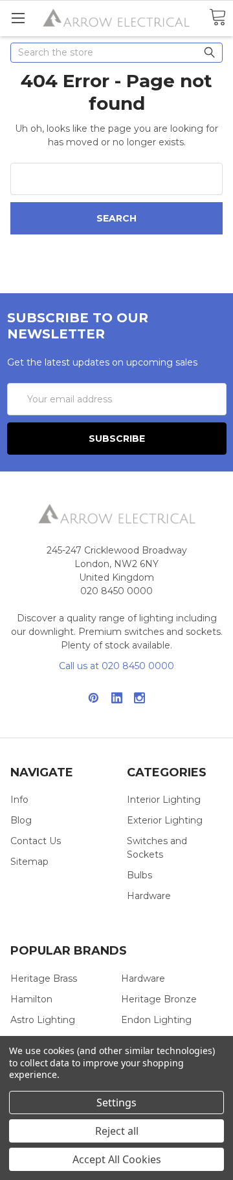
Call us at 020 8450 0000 (116, 666)
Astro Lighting (42, 1020)
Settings (116, 1102)
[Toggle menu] (18, 18)
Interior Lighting (164, 799)
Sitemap (29, 861)
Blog (21, 820)
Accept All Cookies (116, 1159)
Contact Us (35, 841)
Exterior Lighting (165, 820)
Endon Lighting (156, 1020)
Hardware (149, 896)
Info (19, 799)
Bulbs (139, 875)
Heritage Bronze (159, 999)
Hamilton (31, 999)
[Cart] (217, 18)
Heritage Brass (43, 978)
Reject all (117, 1131)
